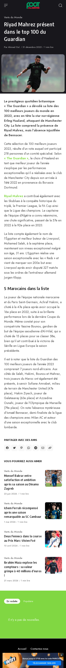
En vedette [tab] (12, 601)
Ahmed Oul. (14, 47)
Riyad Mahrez (13, 196)
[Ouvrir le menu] (6, 5)
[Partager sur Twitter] (14, 448)
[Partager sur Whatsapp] (28, 448)
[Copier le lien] (50, 448)
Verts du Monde (13, 17)
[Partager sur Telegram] (35, 448)
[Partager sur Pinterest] (21, 448)
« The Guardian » (16, 158)
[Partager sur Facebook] (7, 448)
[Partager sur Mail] (43, 448)
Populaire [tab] (28, 601)
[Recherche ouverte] (60, 5)
